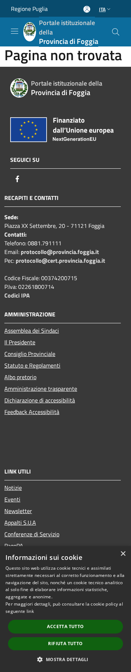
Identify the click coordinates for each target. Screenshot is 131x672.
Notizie (13, 487)
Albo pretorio (20, 377)
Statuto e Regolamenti (32, 365)
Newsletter (18, 511)
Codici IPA (17, 295)
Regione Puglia (29, 8)
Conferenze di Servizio (31, 534)
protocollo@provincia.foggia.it (60, 251)
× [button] (123, 554)
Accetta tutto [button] (65, 626)
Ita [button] (102, 9)
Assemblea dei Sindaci (31, 330)
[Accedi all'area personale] (87, 9)
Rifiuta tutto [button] (65, 643)
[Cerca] (115, 32)
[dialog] (65, 609)
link (30, 611)
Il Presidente (19, 342)
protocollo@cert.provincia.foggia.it (60, 260)
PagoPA (13, 545)
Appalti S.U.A (20, 522)
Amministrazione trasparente (40, 388)
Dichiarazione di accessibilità (39, 400)
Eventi (12, 499)
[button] (65, 659)
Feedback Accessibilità (31, 411)
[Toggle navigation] (14, 31)
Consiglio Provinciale (29, 353)
